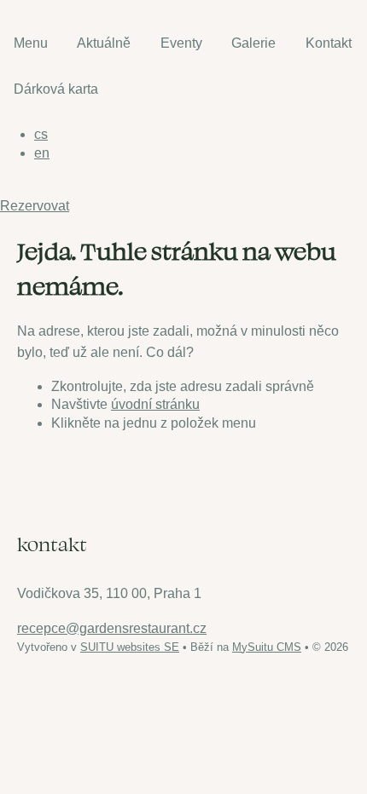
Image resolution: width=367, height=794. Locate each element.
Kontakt (329, 43)
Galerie (253, 43)
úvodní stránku (155, 404)
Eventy (181, 43)
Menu (31, 43)
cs (41, 134)
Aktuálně (104, 43)
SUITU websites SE (129, 647)
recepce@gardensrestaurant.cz (112, 628)
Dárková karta (56, 89)
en (42, 153)
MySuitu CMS (266, 647)
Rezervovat (34, 205)
